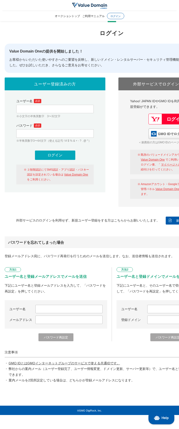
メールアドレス (20, 320)
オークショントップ (67, 16)
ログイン (115, 16)
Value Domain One (76, 174)
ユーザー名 (28, 101)
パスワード (28, 125)
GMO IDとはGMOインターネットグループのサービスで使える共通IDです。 (64, 363)
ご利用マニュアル (93, 16)
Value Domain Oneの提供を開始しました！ (46, 51)
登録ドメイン (131, 320)
